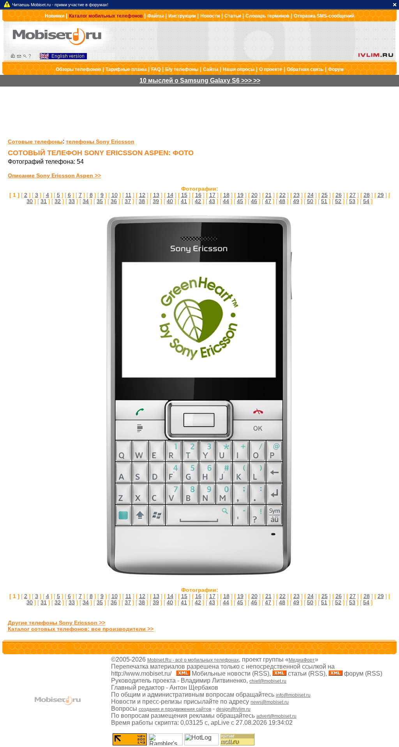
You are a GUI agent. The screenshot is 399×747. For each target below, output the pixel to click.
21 (268, 195)
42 (198, 201)
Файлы (155, 16)
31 (44, 201)
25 (324, 195)
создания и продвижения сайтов (175, 709)
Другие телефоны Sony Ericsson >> (56, 623)
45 (240, 201)
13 (156, 195)
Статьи (232, 16)
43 (212, 201)
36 (114, 201)
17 (212, 195)
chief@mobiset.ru (267, 681)
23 (296, 195)
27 (353, 195)
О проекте (270, 69)
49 (296, 201)
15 (184, 195)
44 (226, 201)
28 (367, 195)
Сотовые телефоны (35, 141)
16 (198, 195)
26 (338, 195)
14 (170, 195)
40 (170, 201)
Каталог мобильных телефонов (106, 16)
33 (72, 201)
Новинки (54, 16)
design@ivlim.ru (233, 709)
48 (282, 201)
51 (324, 201)
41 (184, 201)
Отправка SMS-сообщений (324, 16)
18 (226, 195)
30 (29, 201)
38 (142, 201)
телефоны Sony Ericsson (100, 141)
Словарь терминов (267, 16)
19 (240, 195)
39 (156, 201)
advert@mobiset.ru (276, 716)
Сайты (210, 69)
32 (58, 201)
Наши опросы (238, 69)
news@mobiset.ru (270, 702)
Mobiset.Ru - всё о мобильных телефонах (193, 660)
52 (338, 201)
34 (86, 201)
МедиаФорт (302, 660)
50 (310, 201)
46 (254, 201)
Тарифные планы (126, 69)
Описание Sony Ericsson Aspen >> (54, 175)
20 (254, 195)
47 (268, 201)
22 (282, 195)
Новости (210, 16)
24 (310, 195)
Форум (336, 69)
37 (128, 201)
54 (366, 201)
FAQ (156, 69)
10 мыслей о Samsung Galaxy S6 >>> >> (199, 80)
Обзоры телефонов (78, 69)
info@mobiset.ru (293, 695)
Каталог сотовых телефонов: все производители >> (81, 629)
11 (128, 195)
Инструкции (182, 16)
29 (381, 195)
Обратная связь (305, 69)
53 (352, 201)
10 (114, 195)
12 (142, 195)
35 (100, 201)
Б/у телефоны (181, 69)
